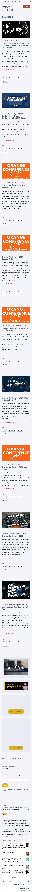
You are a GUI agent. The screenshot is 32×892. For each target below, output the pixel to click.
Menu (27, 6)
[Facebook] (5, 1)
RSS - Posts (5, 768)
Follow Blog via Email (9, 771)
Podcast (14, 40)
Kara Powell (5, 862)
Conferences (15, 111)
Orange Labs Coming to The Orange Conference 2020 (14, 535)
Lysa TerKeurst (5, 850)
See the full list (16, 711)
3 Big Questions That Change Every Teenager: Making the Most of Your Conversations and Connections (11, 860)
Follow (5, 785)
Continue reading (8, 70)
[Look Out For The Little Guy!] (27, 855)
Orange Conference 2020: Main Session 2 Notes (15, 258)
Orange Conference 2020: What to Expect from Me (15, 399)
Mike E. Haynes (5, 868)
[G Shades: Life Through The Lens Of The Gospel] (27, 868)
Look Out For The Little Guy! (9, 852)
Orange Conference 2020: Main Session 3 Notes (15, 186)
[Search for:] (30, 1)
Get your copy (16, 748)
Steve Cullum (7, 8)
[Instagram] (12, 1)
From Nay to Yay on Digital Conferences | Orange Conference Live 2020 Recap (14, 116)
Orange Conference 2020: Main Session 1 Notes (15, 330)
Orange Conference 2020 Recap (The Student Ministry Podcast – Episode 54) (15, 45)
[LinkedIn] (19, 1)
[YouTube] (16, 1)
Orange (22, 182)
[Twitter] (8, 1)
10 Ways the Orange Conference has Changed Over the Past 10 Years (15, 607)
